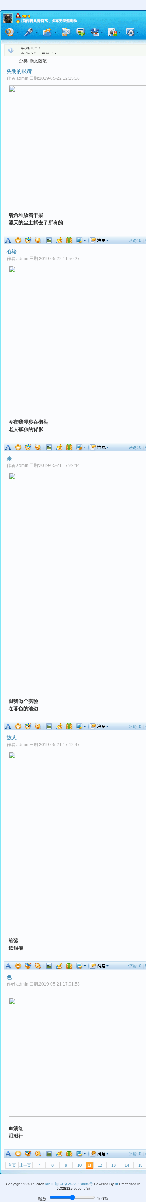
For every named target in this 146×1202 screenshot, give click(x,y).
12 (100, 1165)
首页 (12, 1165)
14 (127, 1165)
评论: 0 (134, 240)
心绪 (12, 251)
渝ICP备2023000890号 (74, 1184)
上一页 (25, 1165)
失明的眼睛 (19, 71)
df (116, 1184)
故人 (12, 737)
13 (113, 1165)
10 (79, 1165)
